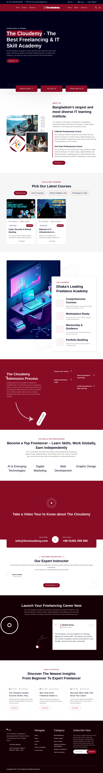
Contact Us (84, 7)
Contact (37, 741)
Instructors (32, 7)
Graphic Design (58, 738)
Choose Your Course (61, 371)
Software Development (60, 749)
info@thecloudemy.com (31, 540)
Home (17, 7)
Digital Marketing (59, 735)
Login (89, 2)
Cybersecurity (20, 193)
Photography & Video (79, 193)
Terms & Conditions (40, 747)
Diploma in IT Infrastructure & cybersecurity (46, 232)
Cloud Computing (37, 193)
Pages (69, 7)
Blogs (76, 7)
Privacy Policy (39, 750)
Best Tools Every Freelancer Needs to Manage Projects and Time (51, 695)
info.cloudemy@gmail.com (39, 2)
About (36, 738)
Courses (23, 7)
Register (94, 2)
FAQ (36, 744)
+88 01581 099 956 (17, 2)
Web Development (59, 752)
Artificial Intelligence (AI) (58, 193)
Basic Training (58, 741)
